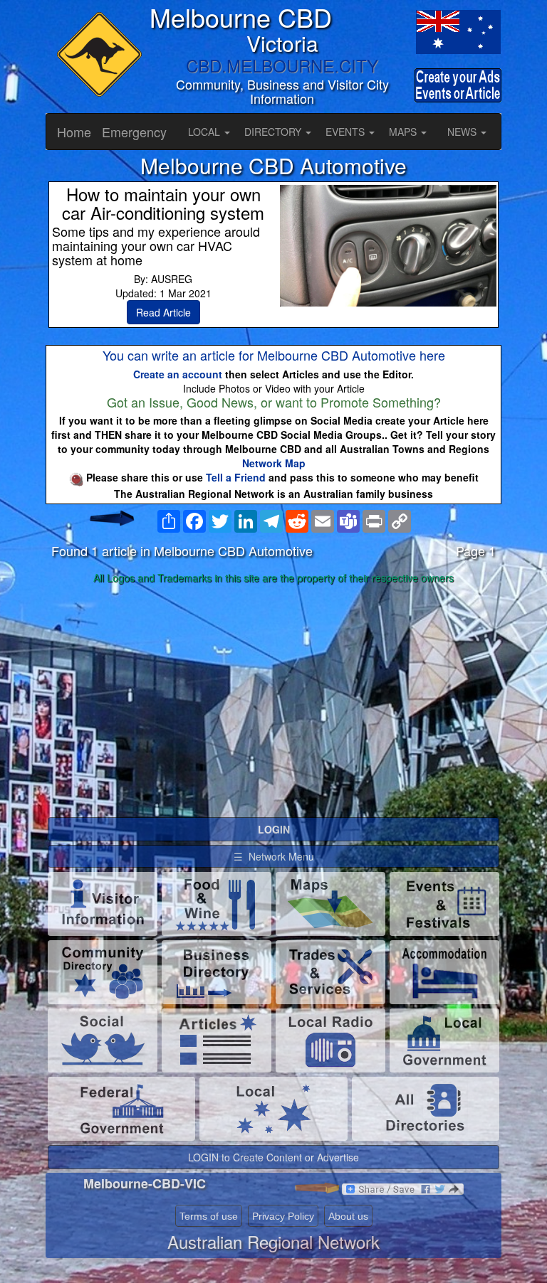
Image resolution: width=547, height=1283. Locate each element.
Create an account (177, 374)
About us (348, 1216)
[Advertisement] (273, 701)
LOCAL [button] (205, 131)
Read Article (163, 312)
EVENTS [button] (346, 131)
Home (74, 131)
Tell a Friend (236, 477)
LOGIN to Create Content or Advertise (273, 1157)
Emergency (134, 131)
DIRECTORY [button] (274, 131)
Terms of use (208, 1216)
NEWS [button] (463, 131)
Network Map (274, 463)
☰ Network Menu (274, 856)
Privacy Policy (283, 1216)
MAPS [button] (404, 131)
